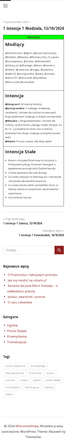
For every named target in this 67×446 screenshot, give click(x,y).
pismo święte (53, 380)
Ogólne (12, 325)
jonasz (50, 373)
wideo (9, 394)
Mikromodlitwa (27, 426)
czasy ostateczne (15, 366)
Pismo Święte (17, 331)
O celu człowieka (20, 302)
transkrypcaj (32, 387)
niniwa (24, 380)
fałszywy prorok (15, 373)
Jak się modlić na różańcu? (27, 280)
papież (37, 380)
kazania (10, 380)
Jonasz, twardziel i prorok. (27, 297)
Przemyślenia (17, 336)
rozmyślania (13, 387)
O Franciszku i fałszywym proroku (33, 275)
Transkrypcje (16, 342)
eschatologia (38, 366)
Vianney (49, 387)
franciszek (35, 373)
